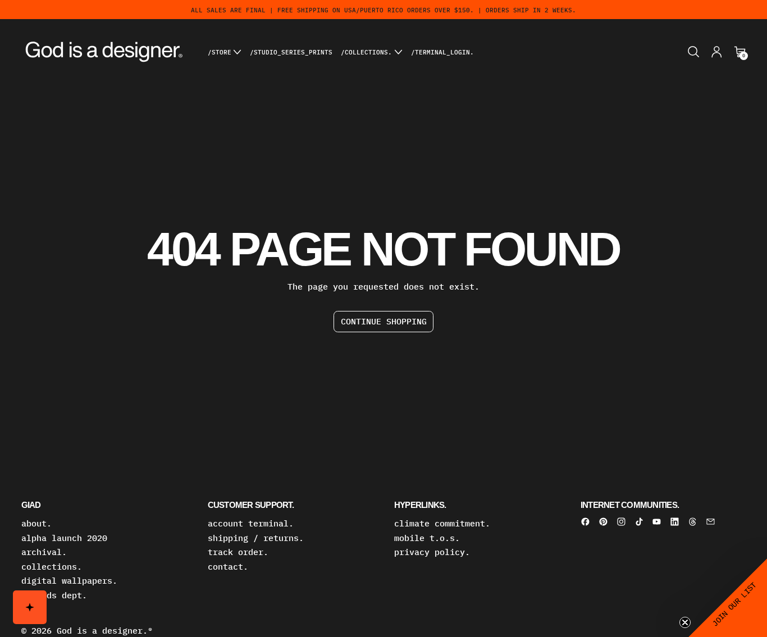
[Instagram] (621, 521)
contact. (228, 566)
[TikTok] (639, 521)
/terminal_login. (442, 52)
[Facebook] (585, 521)
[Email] (710, 521)
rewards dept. (54, 595)
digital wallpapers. (69, 580)
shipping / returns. (256, 538)
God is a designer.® (105, 630)
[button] (693, 51)
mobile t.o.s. (427, 538)
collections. (51, 566)
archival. (44, 552)
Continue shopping (384, 321)
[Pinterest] (603, 521)
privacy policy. (432, 552)
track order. (238, 552)
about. (36, 523)
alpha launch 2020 (64, 538)
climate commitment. (442, 523)
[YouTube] (656, 521)
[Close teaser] (685, 622)
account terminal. (251, 523)
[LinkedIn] (674, 521)
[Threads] (692, 521)
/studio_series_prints (291, 52)
